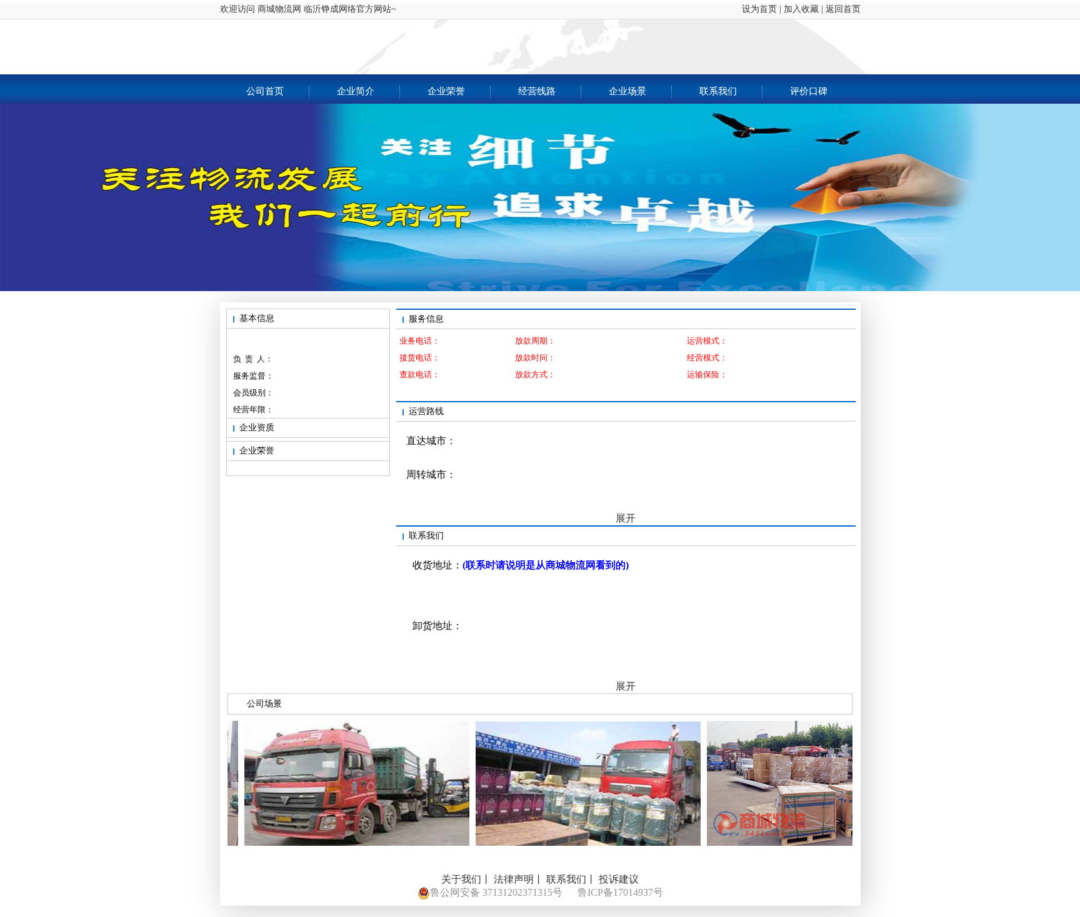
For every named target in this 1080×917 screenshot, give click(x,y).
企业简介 (355, 91)
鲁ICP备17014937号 (620, 892)
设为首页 (754, 9)
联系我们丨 (571, 879)
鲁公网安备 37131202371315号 (496, 892)
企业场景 (627, 91)
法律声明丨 (519, 879)
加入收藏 (801, 9)
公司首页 (265, 91)
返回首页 (843, 9)
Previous (19, 263)
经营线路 (537, 91)
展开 (626, 518)
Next (1061, 263)
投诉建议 (619, 879)
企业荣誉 (446, 91)
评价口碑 (809, 91)
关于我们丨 (466, 879)
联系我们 (718, 91)
